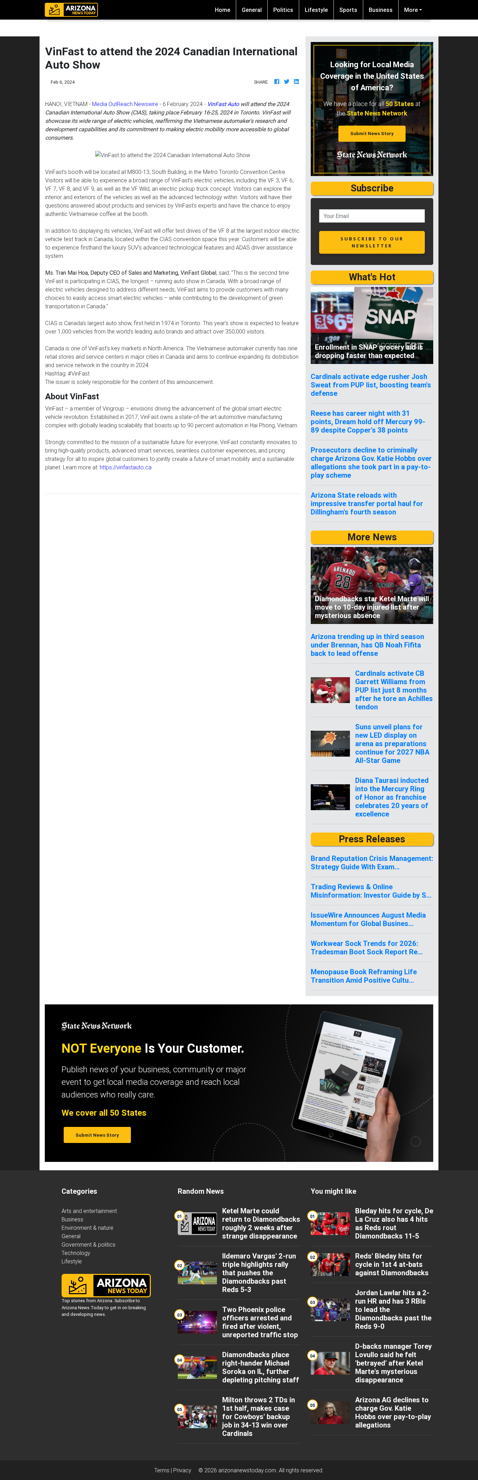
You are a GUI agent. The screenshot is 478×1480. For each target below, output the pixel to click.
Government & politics (88, 1244)
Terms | (163, 1470)
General (252, 9)
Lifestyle (316, 9)
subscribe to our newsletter (371, 242)
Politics (283, 9)
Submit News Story (372, 133)
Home (225, 9)
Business (381, 9)
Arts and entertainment (89, 1210)
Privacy (182, 1470)
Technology (76, 1252)
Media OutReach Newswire (125, 103)
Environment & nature (87, 1227)
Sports (348, 9)
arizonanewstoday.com (247, 1470)
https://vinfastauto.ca (126, 467)
